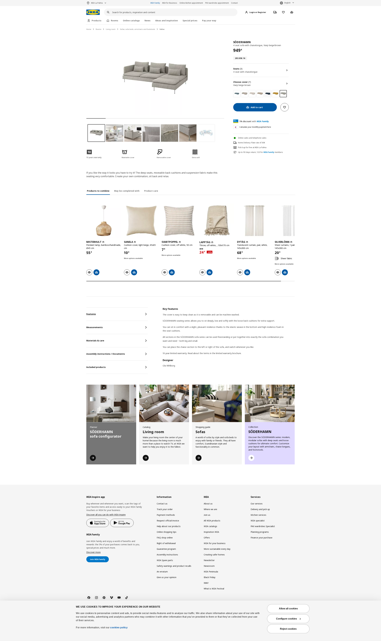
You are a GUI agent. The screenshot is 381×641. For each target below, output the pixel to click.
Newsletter (209, 560)
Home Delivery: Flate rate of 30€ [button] (251, 142)
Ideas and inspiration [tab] (166, 20)
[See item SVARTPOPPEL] (179, 220)
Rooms (98, 29)
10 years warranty (94, 157)
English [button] (287, 2)
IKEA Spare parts (165, 560)
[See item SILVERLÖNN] (292, 220)
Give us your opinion (166, 577)
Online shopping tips (166, 531)
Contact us (162, 503)
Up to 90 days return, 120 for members (260, 152)
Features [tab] (91, 314)
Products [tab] (96, 20)
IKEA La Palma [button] (97, 3)
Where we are (210, 509)
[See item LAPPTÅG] (216, 220)
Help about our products (169, 526)
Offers (207, 537)
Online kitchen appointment (191, 3)
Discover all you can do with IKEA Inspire (106, 514)
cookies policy (119, 627)
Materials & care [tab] (95, 340)
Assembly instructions (167, 554)
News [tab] (147, 20)
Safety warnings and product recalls (174, 565)
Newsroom (209, 565)
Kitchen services (258, 514)
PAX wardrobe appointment (217, 3)
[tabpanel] (229, 339)
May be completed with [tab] (126, 190)
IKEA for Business (169, 3)
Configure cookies (286, 618)
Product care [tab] (151, 190)
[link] (237, 94)
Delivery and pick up (260, 509)
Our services (257, 503)
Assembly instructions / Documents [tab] (105, 353)
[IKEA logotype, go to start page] (93, 12)
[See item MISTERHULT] (103, 220)
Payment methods (166, 514)
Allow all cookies (288, 608)
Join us (207, 514)
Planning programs (260, 531)
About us (208, 503)
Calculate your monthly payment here (255, 127)
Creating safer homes (214, 554)
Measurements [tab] (94, 327)
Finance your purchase (261, 537)
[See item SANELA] (141, 220)
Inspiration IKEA (211, 531)
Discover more (93, 552)
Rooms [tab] (114, 20)
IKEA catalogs (210, 526)
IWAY (206, 582)
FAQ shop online (165, 537)
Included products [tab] (96, 367)
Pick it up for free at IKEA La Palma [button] (252, 147)
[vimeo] (111, 597)
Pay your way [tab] (209, 20)
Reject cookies (288, 629)
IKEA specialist (258, 520)
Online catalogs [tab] (131, 20)
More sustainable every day (217, 548)
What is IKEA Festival (214, 588)
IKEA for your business (214, 543)
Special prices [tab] (190, 20)
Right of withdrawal (166, 543)
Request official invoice (168, 520)
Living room (110, 29)
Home (88, 29)
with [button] (254, 121)
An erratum (162, 571)
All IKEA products (212, 520)
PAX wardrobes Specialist (263, 526)
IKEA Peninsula (211, 571)
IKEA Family (155, 3)
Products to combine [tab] (98, 190)
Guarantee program (166, 548)
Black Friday (209, 577)
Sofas (162, 29)
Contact (234, 3)
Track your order (165, 509)
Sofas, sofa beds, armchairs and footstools (137, 29)
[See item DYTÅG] (254, 220)
